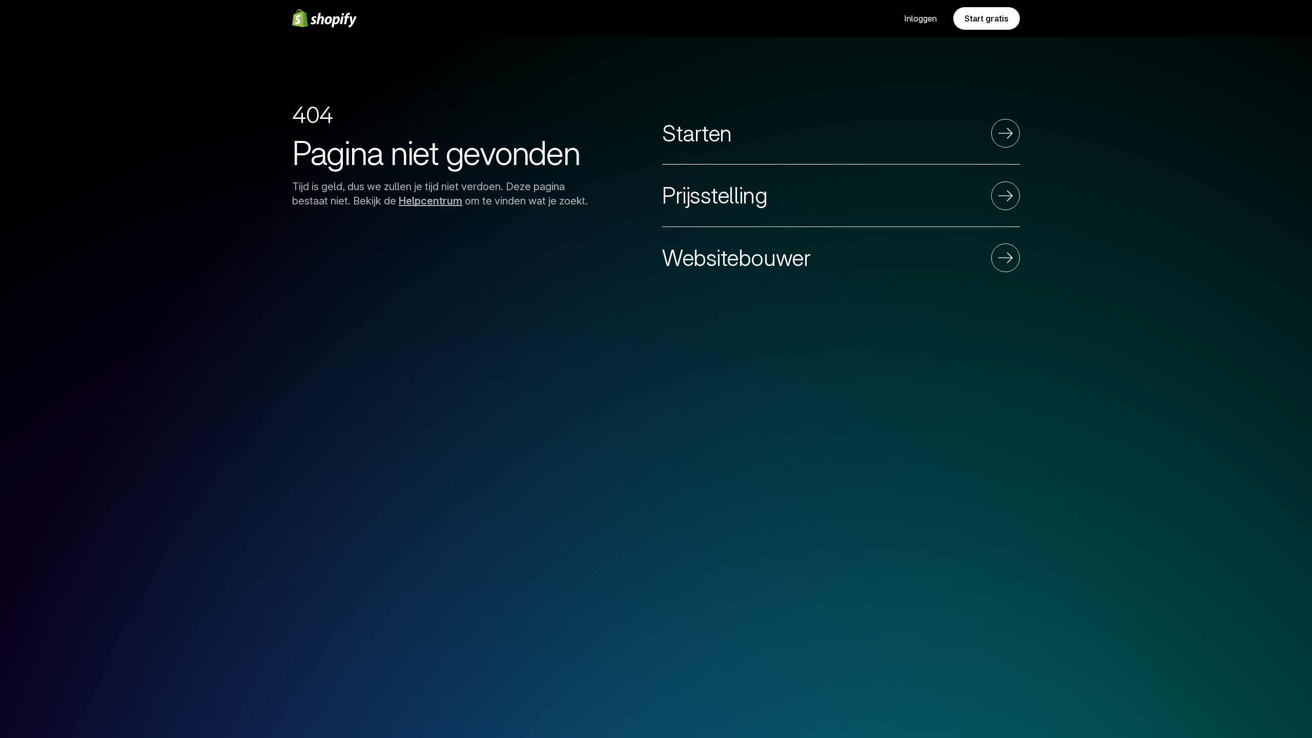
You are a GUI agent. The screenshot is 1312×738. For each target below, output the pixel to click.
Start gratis (987, 18)
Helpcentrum (430, 201)
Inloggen (920, 18)
